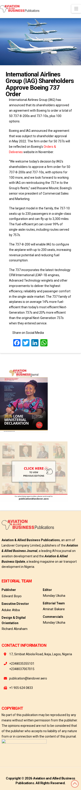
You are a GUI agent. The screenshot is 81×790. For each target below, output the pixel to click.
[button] (76, 8)
